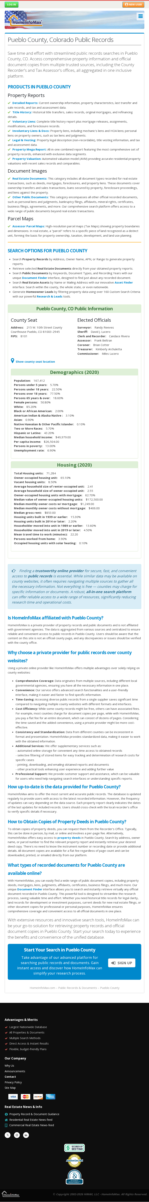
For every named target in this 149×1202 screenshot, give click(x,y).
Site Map (10, 1088)
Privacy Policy (13, 1082)
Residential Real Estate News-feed (30, 1120)
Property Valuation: (26, 159)
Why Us (9, 1065)
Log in (11, 4)
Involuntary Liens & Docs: (30, 131)
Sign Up (124, 963)
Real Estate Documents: (29, 178)
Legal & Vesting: (24, 140)
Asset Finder (124, 282)
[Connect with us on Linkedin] (26, 1135)
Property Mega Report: (29, 149)
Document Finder (34, 278)
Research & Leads (49, 296)
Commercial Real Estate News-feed (31, 1125)
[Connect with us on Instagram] (17, 1135)
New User (135, 4)
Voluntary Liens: (24, 121)
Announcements (15, 1071)
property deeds (69, 838)
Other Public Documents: (30, 197)
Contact (10, 1076)
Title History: (22, 112)
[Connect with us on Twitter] (7, 1135)
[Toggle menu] (140, 16)
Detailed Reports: (25, 103)
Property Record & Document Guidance (34, 1114)
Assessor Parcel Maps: (28, 226)
